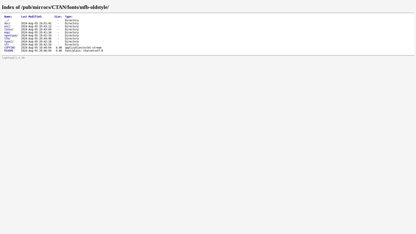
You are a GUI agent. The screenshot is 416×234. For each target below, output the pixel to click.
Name (8, 16)
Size (58, 16)
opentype (10, 35)
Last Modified (31, 16)
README (8, 50)
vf (5, 44)
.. (5, 20)
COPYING (9, 47)
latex (8, 29)
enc (6, 26)
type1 (8, 41)
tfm (6, 38)
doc (6, 23)
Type (69, 16)
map (6, 32)
